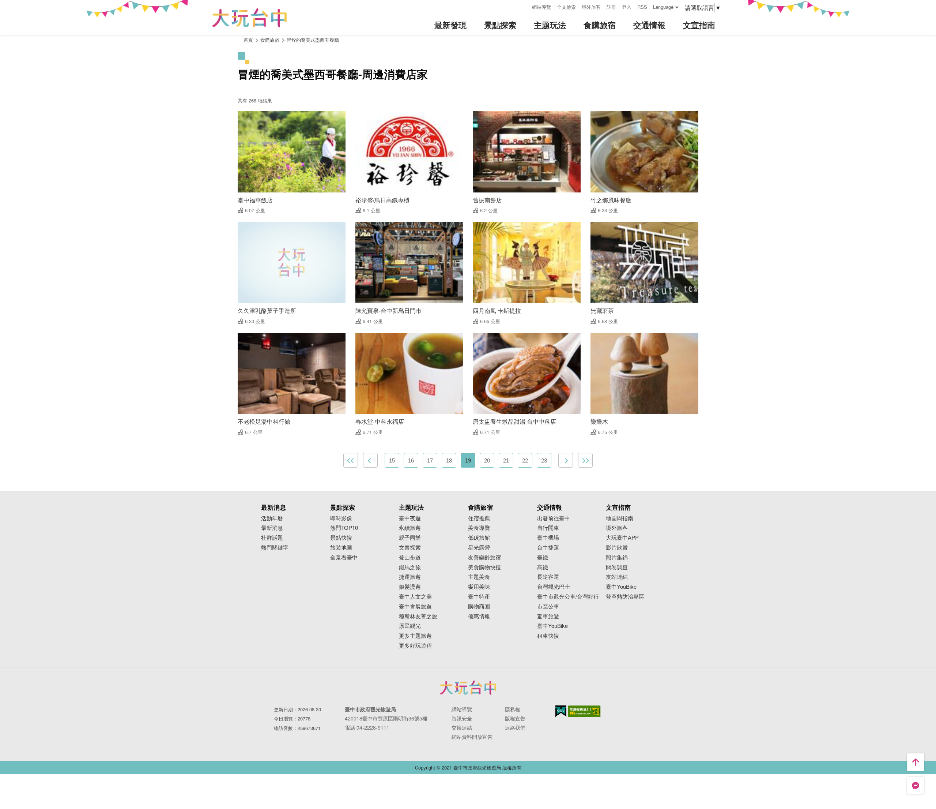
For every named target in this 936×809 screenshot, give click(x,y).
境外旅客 (591, 6)
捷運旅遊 (410, 577)
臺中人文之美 (415, 596)
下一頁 (565, 460)
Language (663, 6)
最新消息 (272, 528)
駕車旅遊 (548, 616)
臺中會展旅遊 (415, 606)
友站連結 (617, 577)
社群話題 (272, 538)
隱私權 (512, 709)
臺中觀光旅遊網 (249, 17)
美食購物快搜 (484, 567)
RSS (642, 6)
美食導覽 (479, 528)
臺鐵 (542, 557)
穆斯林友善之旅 (418, 616)
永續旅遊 (410, 528)
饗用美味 (479, 587)
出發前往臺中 (553, 518)
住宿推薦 (479, 518)
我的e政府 (560, 711)
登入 (626, 6)
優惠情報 (479, 616)
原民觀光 (410, 626)
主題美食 (479, 577)
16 (411, 460)
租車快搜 (548, 636)
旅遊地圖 (341, 547)
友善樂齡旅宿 (484, 557)
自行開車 (548, 528)
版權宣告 (515, 718)
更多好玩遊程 (415, 646)
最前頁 (350, 460)
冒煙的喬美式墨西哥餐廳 (313, 39)
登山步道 (410, 557)
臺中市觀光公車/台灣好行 (568, 596)
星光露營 (479, 547)
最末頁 (585, 460)
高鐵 (542, 567)
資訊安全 (462, 718)
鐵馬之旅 (410, 567)
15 (392, 460)
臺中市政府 (468, 687)
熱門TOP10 (344, 528)
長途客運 (548, 577)
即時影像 (341, 518)
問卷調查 (617, 567)
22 (525, 460)
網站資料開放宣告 (472, 736)
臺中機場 (548, 538)
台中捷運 (548, 547)
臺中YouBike (552, 626)
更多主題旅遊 (415, 636)
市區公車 (548, 606)
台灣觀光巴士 (553, 587)
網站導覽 (541, 6)
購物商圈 (479, 606)
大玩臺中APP (622, 538)
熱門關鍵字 (274, 547)
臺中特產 (479, 596)
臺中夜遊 (410, 518)
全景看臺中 (344, 557)
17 (430, 460)
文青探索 (410, 547)
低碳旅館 (479, 538)
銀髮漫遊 (410, 587)
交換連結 (462, 727)
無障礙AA (584, 711)
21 (506, 460)
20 (487, 460)
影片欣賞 (617, 547)
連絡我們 (515, 727)
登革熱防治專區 (625, 596)
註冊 (611, 6)
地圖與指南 (619, 518)
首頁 (248, 39)
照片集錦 (617, 557)
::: (524, 6)
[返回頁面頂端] (915, 762)
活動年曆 (272, 518)
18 (449, 460)
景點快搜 (341, 538)
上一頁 (370, 460)
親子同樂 (410, 538)
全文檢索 (566, 6)
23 (544, 460)
